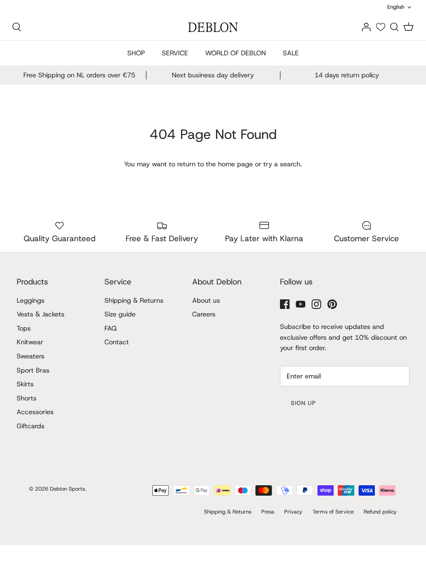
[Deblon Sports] (213, 27)
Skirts (25, 384)
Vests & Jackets (40, 314)
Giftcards (31, 426)
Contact (116, 342)
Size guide (120, 314)
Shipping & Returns (133, 300)
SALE (291, 53)
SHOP (136, 53)
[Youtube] (300, 304)
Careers (203, 314)
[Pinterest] (332, 304)
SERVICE (175, 53)
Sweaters (31, 356)
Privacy (293, 511)
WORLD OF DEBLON (235, 53)
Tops (24, 328)
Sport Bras (33, 370)
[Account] (366, 26)
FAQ (110, 328)
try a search (281, 164)
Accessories (35, 411)
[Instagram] (316, 304)
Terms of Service (333, 511)
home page (235, 164)
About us (206, 300)
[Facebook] (285, 304)
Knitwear (30, 342)
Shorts (27, 398)
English (395, 6)
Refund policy (380, 511)
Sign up (303, 403)
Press (267, 511)
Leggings (31, 300)
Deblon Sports (67, 488)
